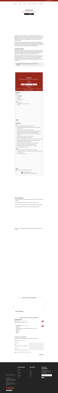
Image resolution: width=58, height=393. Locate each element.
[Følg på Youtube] (13, 388)
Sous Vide (19, 372)
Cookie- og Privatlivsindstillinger (10, 386)
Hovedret (19, 375)
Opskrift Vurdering (17, 340)
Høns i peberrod (19, 311)
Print (23, 84)
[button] (27, 81)
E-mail (16, 348)
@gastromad (28, 173)
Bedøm (35, 84)
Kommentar (17, 342)
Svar (42, 321)
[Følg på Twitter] (8, 388)
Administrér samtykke (9, 390)
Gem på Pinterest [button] (29, 84)
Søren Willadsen (25, 11)
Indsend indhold (41, 354)
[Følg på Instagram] (10, 388)
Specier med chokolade (33, 63)
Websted (16, 352)
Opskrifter (34, 11)
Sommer (31, 372)
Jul (31, 11)
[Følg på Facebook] (6, 388)
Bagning (29, 11)
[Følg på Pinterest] (12, 388)
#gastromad (35, 173)
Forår (30, 375)
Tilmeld (43, 377)
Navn (16, 344)
